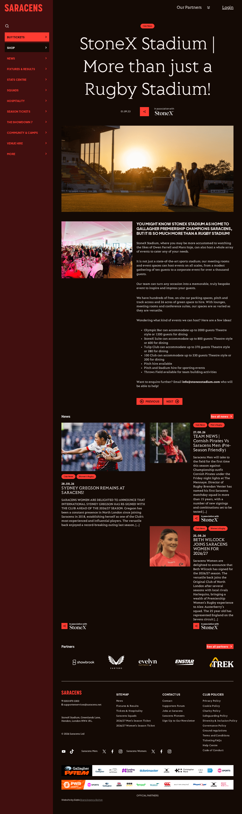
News (11, 58)
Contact (167, 701)
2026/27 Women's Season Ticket (135, 726)
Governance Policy (214, 726)
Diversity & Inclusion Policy (220, 721)
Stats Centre (16, 79)
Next (169, 401)
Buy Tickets (16, 37)
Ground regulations (215, 730)
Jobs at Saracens (172, 711)
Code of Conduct (213, 750)
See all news (219, 416)
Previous (152, 401)
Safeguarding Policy (215, 716)
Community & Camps (22, 132)
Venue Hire (15, 143)
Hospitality (16, 101)
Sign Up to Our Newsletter (178, 721)
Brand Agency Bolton (91, 799)
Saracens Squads (126, 716)
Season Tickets (18, 111)
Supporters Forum (173, 706)
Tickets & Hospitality (129, 711)
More (11, 154)
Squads (13, 90)
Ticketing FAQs (212, 740)
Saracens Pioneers (173, 716)
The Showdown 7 (20, 122)
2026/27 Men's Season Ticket (133, 721)
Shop (11, 47)
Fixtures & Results (21, 69)
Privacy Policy (212, 701)
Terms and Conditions (216, 735)
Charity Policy (211, 711)
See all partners (217, 646)
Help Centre (210, 745)
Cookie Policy (211, 706)
